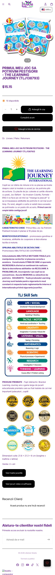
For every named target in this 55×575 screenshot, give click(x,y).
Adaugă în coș (38, 109)
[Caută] (9, 4)
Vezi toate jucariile (14, 473)
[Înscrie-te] (48, 540)
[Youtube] (27, 565)
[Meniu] (3, 4)
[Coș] (52, 4)
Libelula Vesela (31, 553)
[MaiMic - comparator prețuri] (27, 572)
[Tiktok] (32, 565)
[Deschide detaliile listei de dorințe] (47, 563)
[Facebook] (17, 565)
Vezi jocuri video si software (18, 484)
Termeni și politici (28, 559)
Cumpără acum (27, 117)
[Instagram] (22, 565)
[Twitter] (37, 565)
